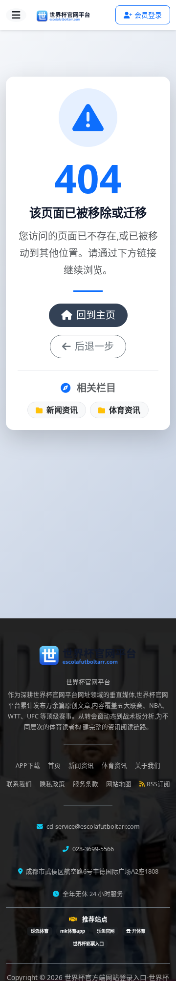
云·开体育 (135, 931)
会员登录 (148, 15)
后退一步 (94, 346)
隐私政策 (52, 784)
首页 (54, 765)
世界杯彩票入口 (88, 943)
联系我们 (19, 784)
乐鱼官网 (105, 931)
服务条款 (85, 784)
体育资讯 (123, 410)
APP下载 (28, 765)
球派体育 (39, 931)
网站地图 (119, 784)
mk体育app (72, 931)
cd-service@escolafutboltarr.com (92, 826)
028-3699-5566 (92, 849)
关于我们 (147, 765)
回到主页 (95, 315)
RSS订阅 (158, 784)
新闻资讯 (61, 410)
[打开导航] (16, 15)
